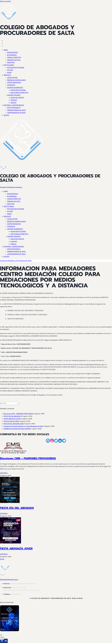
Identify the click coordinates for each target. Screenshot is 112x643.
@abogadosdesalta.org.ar (9, 579)
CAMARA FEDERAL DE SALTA (16, 110)
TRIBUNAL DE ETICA (13, 60)
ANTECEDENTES (12, 52)
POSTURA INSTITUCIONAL (15, 67)
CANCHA (13, 103)
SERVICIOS (7, 75)
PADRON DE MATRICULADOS (16, 80)
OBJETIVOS (11, 62)
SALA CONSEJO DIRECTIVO (19, 93)
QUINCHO (13, 100)
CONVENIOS (11, 85)
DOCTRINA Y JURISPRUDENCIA (14, 105)
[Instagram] (52, 441)
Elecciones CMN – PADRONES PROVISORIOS (18, 414)
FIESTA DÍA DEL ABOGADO (12, 416)
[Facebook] (48, 441)
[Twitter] (56, 441)
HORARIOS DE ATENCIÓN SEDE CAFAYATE (17, 429)
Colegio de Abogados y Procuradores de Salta (15, 261)
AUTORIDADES (12, 55)
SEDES (9, 72)
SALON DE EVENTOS (17, 98)
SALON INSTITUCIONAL (18, 90)
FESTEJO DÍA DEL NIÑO (11, 421)
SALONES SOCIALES (13, 95)
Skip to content (5, 1)
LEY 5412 (10, 70)
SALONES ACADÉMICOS (15, 87)
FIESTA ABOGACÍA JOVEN (12, 419)
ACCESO (6, 115)
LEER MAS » (4, 473)
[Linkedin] (60, 441)
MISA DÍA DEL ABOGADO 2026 (14, 424)
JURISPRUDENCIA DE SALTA (16, 113)
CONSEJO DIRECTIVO (14, 57)
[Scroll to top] (2, 641)
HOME (6, 50)
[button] (58, 50)
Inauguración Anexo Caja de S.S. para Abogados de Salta (23, 426)
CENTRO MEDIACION (14, 82)
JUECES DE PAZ (12, 77)
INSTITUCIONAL (9, 65)
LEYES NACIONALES (13, 108)
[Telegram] (64, 441)
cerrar (2, 637)
